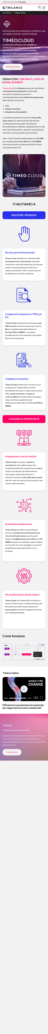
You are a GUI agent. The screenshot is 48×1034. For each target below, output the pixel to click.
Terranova (22, 2)
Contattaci (12, 752)
